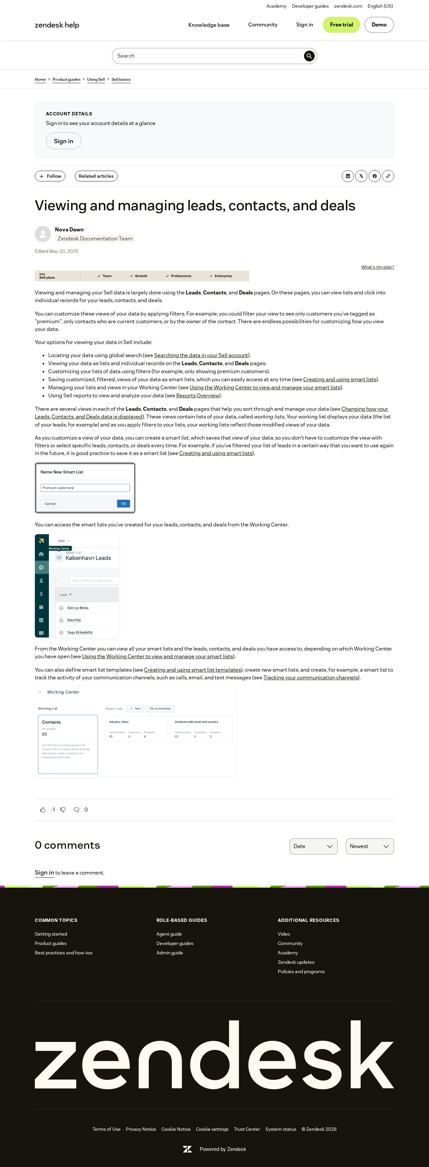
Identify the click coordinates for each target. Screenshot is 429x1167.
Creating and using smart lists (339, 379)
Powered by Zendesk (223, 1149)
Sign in (304, 24)
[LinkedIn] (348, 176)
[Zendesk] (214, 1055)
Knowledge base (209, 25)
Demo (379, 24)
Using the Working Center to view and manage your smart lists (265, 387)
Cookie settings (212, 1129)
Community (263, 24)
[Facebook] (375, 176)
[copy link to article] (388, 176)
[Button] (43, 810)
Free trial (341, 24)
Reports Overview (197, 395)
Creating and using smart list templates (192, 669)
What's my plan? (377, 267)
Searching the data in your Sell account (201, 355)
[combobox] (314, 846)
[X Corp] (361, 176)
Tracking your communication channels (310, 677)
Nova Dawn (69, 229)
